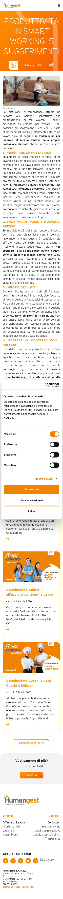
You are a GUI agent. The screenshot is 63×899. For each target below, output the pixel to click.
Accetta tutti (31, 489)
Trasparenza (52, 838)
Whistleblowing (51, 826)
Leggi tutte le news (31, 742)
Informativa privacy (11, 887)
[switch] (54, 444)
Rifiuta (31, 511)
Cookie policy (28, 887)
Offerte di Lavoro (14, 822)
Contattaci (31, 775)
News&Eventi (10, 834)
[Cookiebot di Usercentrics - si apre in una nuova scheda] (45, 385)
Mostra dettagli (44, 478)
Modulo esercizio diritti (46, 834)
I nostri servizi (11, 826)
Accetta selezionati (31, 500)
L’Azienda (8, 830)
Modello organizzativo (46, 830)
